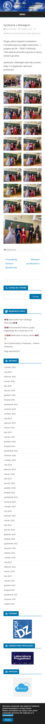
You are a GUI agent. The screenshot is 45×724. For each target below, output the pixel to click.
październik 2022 (11, 543)
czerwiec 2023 (10, 506)
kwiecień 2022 (10, 567)
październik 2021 (11, 594)
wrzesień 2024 (10, 455)
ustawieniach (7, 715)
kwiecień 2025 (10, 423)
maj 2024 (8, 465)
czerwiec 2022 (10, 557)
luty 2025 (8, 432)
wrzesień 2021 (10, 599)
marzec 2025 (9, 427)
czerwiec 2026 (10, 367)
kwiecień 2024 (10, 469)
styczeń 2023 (9, 529)
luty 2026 (8, 386)
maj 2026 (8, 372)
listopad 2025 (9, 400)
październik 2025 (11, 404)
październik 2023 (11, 497)
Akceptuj (8, 720)
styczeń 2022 (9, 580)
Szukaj (35, 296)
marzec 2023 (9, 520)
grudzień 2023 (10, 488)
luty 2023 (8, 525)
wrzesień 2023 (10, 502)
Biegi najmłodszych (12, 351)
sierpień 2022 (9, 553)
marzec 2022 (9, 571)
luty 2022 (8, 576)
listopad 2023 (9, 492)
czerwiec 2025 (10, 414)
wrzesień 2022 (10, 548)
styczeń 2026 (9, 390)
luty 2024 (8, 478)
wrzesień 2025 (10, 409)
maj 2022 (8, 562)
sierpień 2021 (9, 604)
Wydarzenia (11, 250)
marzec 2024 (9, 474)
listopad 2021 (9, 590)
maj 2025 (8, 418)
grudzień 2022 (10, 534)
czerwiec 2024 (10, 460)
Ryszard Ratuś (11, 29)
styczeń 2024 (9, 483)
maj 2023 (8, 511)
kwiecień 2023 (10, 516)
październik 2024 (11, 451)
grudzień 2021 (10, 585)
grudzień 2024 (10, 441)
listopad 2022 (9, 539)
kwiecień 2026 (10, 376)
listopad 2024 (9, 446)
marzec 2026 (9, 381)
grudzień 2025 (10, 395)
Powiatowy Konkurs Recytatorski (11, 263)
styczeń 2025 (9, 437)
